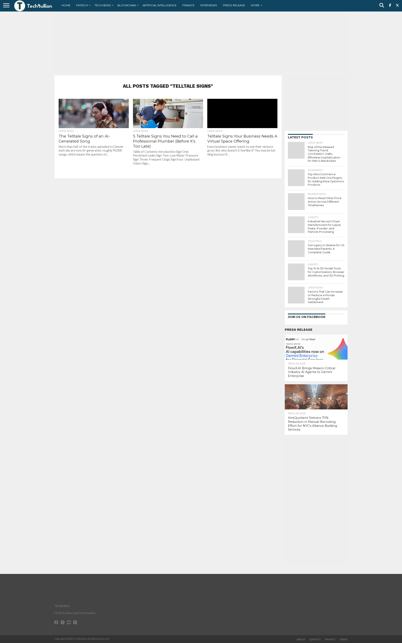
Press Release (234, 5)
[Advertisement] (201, 43)
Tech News (102, 5)
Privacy (330, 639)
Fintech (82, 5)
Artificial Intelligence (160, 5)
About (300, 639)
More (255, 5)
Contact (315, 639)
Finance (188, 5)
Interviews (208, 5)
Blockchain (126, 5)
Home (66, 5)
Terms (343, 639)
